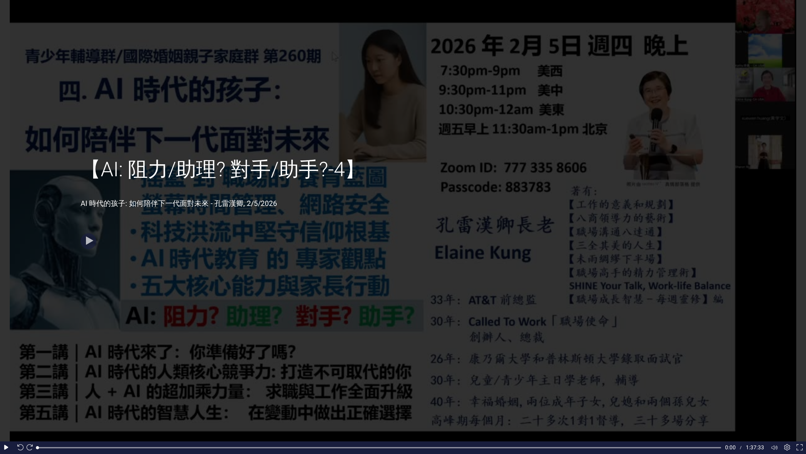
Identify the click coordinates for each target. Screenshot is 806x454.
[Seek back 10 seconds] (19, 447)
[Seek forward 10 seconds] (31, 447)
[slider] (379, 447)
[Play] (88, 241)
